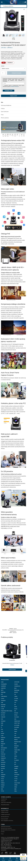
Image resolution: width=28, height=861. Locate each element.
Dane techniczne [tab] (4, 111)
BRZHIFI (16, 692)
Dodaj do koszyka (16, 73)
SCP (15, 762)
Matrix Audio (17, 737)
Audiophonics (17, 686)
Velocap (2, 784)
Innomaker (16, 727)
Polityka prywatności (5, 814)
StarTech (3, 768)
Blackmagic (16, 690)
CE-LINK (16, 698)
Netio (2, 745)
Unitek (15, 780)
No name (3, 749)
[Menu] (3, 2)
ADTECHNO (16, 682)
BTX (2, 694)
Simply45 (3, 766)
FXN (2, 719)
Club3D (15, 700)
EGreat (15, 708)
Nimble (15, 747)
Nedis (15, 743)
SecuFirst (3, 764)
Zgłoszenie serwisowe (5, 826)
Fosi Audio (16, 717)
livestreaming (18, 629)
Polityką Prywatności (15, 86)
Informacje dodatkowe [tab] (6, 105)
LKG (15, 735)
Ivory (2, 731)
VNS (2, 789)
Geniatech (3, 721)
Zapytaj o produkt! (13, 95)
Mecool (15, 739)
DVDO (15, 706)
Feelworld (14, 632)
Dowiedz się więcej (12, 669)
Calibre (15, 696)
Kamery (15, 628)
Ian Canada (16, 725)
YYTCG (2, 791)
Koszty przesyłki (4, 818)
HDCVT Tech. (17, 723)
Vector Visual (17, 782)
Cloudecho (3, 700)
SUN (2, 770)
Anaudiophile (4, 684)
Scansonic (3, 762)
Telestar (16, 772)
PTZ (22, 629)
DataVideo (3, 704)
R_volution (16, 760)
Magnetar (3, 737)
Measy (2, 739)
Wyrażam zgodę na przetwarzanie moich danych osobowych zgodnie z (13, 86)
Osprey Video (17, 749)
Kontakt (2, 831)
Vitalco (2, 786)
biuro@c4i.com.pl (7, 841)
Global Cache (17, 721)
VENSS (15, 784)
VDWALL (3, 782)
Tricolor (15, 776)
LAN (15, 733)
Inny (2, 729)
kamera (9, 629)
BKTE (2, 690)
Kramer (2, 733)
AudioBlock (3, 686)
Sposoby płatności (5, 816)
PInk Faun (3, 754)
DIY (15, 704)
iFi (1, 727)
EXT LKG (3, 714)
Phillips (15, 752)
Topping (2, 776)
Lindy (2, 735)
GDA (15, 719)
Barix (15, 688)
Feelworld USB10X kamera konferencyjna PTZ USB (12, 663)
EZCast (15, 714)
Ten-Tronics (16, 774)
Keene (15, 731)
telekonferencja (13, 631)
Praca (2, 833)
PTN (15, 754)
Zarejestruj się (4, 799)
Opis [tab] (2, 102)
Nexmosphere (4, 747)
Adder (2, 682)
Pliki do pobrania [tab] (5, 117)
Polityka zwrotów (4, 812)
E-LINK (2, 708)
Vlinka (15, 786)
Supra (15, 770)
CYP (15, 702)
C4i (15, 694)
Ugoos (2, 780)
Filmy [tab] (2, 114)
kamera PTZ (13, 629)
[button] (25, 2)
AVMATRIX (3, 688)
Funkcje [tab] (3, 108)
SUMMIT (16, 768)
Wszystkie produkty (5, 804)
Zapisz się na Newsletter (6, 802)
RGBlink (2, 760)
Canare (2, 698)
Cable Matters (4, 696)
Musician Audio (17, 741)
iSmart (15, 729)
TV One (15, 778)
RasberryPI (3, 758)
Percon (2, 752)
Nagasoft (3, 743)
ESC (15, 710)
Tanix (2, 772)
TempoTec (3, 774)
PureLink (3, 756)
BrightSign (3, 692)
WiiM (15, 789)
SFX (15, 764)
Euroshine (3, 712)
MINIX (2, 741)
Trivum (2, 778)
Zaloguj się (3, 800)
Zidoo (15, 791)
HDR (2, 725)
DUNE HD (3, 706)
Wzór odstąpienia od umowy (7, 820)
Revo (15, 758)
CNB (2, 702)
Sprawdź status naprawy (6, 828)
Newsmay (16, 745)
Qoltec (15, 756)
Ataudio (16, 684)
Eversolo (16, 712)
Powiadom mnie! (8, 90)
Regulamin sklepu (4, 810)
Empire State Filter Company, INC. (7, 710)
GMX (2, 723)
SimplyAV (16, 766)
